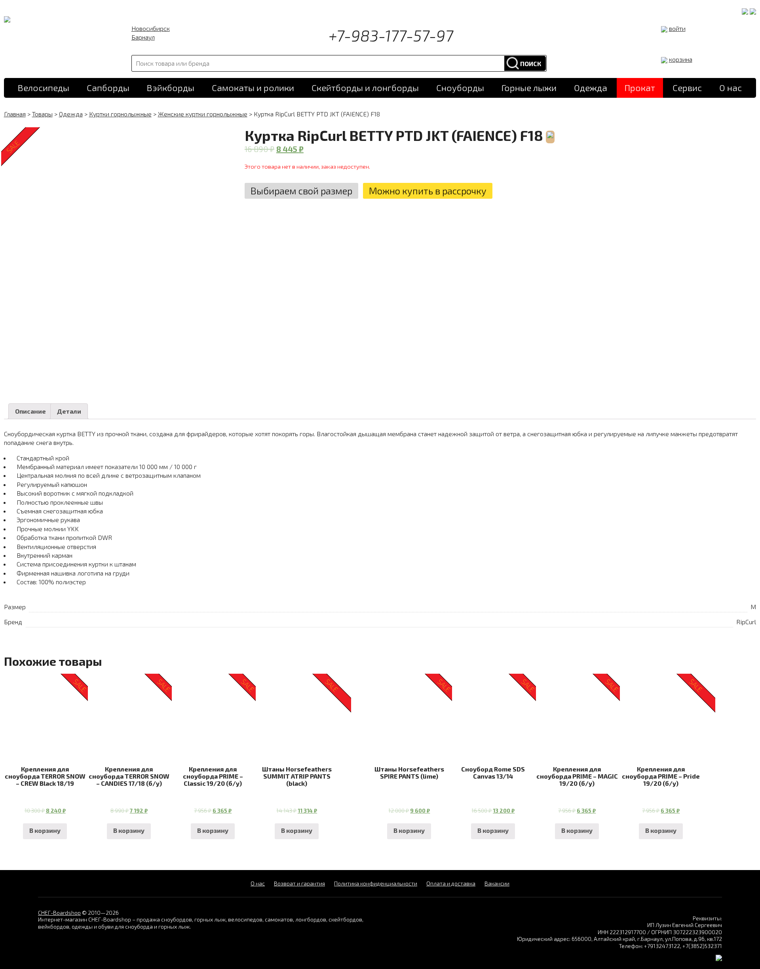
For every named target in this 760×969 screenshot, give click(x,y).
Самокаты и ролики (253, 87)
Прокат (640, 87)
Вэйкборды (170, 87)
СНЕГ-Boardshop (59, 912)
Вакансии (496, 883)
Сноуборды (460, 87)
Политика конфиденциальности (375, 883)
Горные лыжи (529, 87)
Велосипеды (43, 87)
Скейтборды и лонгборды (365, 87)
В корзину (45, 830)
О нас (730, 87)
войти (677, 28)
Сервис (687, 87)
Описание (30, 411)
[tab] (30, 411)
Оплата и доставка (450, 883)
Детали (69, 411)
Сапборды (108, 87)
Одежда (590, 87)
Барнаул (143, 37)
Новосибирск (150, 28)
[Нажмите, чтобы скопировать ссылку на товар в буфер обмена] (549, 135)
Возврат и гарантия (299, 883)
